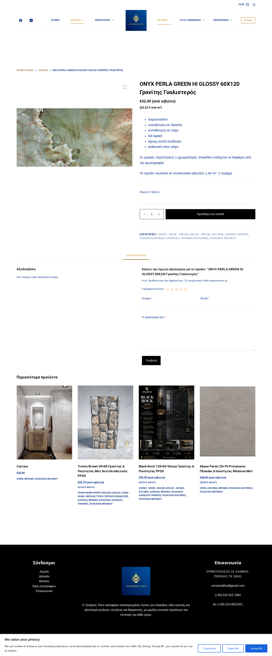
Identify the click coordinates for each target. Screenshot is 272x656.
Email (205, 298)
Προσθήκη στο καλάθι (210, 214)
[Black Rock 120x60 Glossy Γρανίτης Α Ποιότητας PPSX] (166, 422)
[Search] (254, 4)
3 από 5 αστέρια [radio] (176, 289)
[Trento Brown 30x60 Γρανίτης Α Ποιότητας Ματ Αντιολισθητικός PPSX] (105, 422)
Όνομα (147, 298)
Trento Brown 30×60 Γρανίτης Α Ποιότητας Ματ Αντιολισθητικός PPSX (103, 471)
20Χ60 (20, 479)
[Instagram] (31, 20)
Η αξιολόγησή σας (154, 317)
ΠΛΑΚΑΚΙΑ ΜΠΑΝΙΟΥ (223, 238)
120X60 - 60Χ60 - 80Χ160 (173, 234)
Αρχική (44, 571)
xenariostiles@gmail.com (227, 585)
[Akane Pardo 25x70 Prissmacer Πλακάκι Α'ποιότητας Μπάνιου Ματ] (227, 422)
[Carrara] (44, 422)
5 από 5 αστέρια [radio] (185, 289)
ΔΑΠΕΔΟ (75, 20)
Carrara (22, 466)
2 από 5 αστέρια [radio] (172, 289)
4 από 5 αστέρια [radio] (181, 289)
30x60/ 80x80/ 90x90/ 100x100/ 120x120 (99, 492)
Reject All (233, 648)
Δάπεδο (44, 576)
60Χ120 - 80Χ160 (200, 234)
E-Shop (248, 20)
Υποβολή (151, 360)
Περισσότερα (102, 20)
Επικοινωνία (44, 591)
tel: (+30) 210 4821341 (228, 604)
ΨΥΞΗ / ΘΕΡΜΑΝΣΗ (190, 20)
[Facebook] (21, 20)
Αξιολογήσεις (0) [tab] (136, 255)
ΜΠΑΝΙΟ (243, 234)
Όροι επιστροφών (44, 586)
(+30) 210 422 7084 (228, 595)
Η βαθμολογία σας (153, 289)
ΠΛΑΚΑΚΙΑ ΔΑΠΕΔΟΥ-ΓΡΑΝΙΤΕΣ (159, 238)
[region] (136, 645)
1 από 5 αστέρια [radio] (167, 289)
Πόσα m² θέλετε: (150, 192)
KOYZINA (162, 20)
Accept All (256, 648)
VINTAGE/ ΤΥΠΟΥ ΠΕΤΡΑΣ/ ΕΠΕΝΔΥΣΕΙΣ (106, 496)
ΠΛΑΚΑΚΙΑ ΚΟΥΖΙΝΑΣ (194, 238)
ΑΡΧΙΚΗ (55, 20)
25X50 (203, 488)
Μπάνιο (44, 581)
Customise (209, 648)
